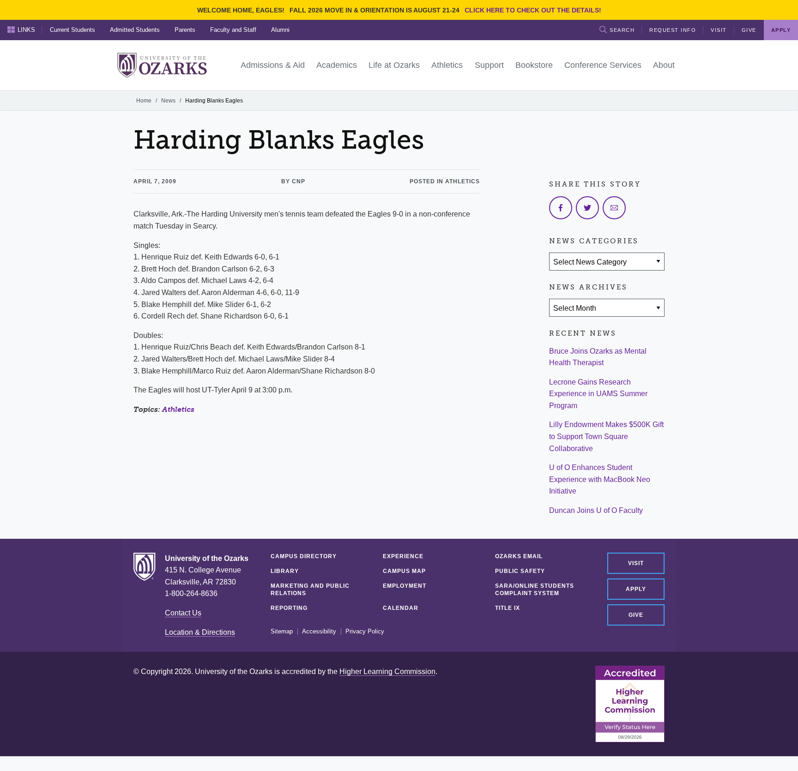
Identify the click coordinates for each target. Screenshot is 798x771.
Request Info (672, 30)
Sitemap (282, 631)
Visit (719, 30)
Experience (403, 556)
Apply (636, 589)
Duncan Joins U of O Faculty (596, 510)
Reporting (289, 608)
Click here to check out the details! (533, 10)
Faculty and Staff (233, 29)
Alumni (280, 29)
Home (143, 100)
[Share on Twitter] (587, 207)
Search (622, 30)
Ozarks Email (519, 556)
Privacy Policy (364, 631)
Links (26, 29)
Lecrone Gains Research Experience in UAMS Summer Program (598, 394)
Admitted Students (135, 29)
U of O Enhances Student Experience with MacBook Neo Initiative (599, 479)
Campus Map (404, 571)
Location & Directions (200, 632)
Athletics (178, 409)
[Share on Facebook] (560, 207)
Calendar (400, 608)
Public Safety (520, 571)
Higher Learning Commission (387, 671)
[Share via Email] (614, 207)
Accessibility (319, 631)
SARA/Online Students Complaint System (534, 589)
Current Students (72, 29)
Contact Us (183, 613)
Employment (404, 586)
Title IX (507, 608)
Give (749, 30)
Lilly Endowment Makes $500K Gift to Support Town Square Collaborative (606, 436)
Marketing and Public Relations (310, 589)
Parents (185, 29)
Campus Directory (304, 556)
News (168, 100)
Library (285, 571)
